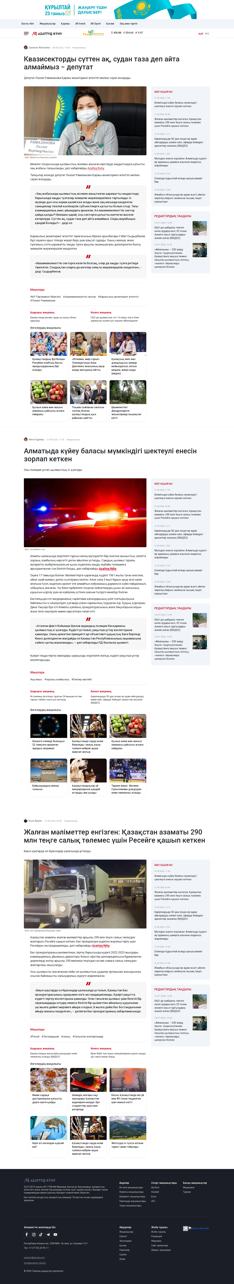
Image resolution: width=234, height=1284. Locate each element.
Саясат (123, 1236)
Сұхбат (123, 1254)
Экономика (125, 1241)
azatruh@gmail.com (34, 1257)
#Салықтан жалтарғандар (88, 1036)
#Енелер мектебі (81, 679)
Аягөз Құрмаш (36, 439)
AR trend (80, 23)
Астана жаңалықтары (131, 1187)
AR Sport (96, 23)
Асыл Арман (35, 821)
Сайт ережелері (159, 1245)
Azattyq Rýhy (107, 568)
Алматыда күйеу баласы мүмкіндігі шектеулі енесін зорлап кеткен (175, 104)
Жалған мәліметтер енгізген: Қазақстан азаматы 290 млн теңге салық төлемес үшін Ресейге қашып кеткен (177, 123)
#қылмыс (36, 679)
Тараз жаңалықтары (130, 1205)
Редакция (156, 1236)
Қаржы (65, 23)
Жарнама (156, 1241)
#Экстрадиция (50, 1036)
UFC (153, 1201)
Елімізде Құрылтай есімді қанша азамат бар (178, 180)
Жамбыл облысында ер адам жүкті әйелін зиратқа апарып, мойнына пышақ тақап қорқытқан (179, 198)
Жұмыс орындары (161, 1250)
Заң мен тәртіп (128, 23)
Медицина (188, 1187)
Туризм (187, 1192)
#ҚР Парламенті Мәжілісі (45, 296)
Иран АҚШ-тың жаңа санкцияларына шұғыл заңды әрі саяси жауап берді (118, 1055)
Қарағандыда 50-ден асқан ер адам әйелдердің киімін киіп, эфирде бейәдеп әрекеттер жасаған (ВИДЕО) (178, 142)
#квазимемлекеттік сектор (79, 296)
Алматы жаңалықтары (131, 1192)
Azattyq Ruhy (96, 168)
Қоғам (110, 23)
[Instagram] (33, 1234)
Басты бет (27, 23)
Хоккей (155, 1192)
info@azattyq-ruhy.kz (35, 1263)
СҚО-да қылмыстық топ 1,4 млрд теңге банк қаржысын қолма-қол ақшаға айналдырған (115, 319)
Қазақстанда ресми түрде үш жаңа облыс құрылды (53, 319)
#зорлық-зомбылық (56, 679)
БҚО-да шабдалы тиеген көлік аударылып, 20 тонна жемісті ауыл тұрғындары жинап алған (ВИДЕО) (170, 232)
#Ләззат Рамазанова (42, 300)
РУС (207, 33)
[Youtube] (55, 1234)
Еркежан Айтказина (39, 47)
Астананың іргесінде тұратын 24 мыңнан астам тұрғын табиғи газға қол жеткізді (56, 698)
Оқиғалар (124, 1250)
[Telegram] (48, 1234)
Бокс (153, 1196)
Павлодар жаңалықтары (132, 1201)
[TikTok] (41, 1234)
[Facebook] (27, 1234)
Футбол (155, 1187)
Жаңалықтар (47, 23)
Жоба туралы (158, 1232)
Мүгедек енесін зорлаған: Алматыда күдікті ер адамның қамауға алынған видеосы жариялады (180, 162)
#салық (65, 1036)
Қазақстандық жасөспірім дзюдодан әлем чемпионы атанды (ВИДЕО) (53, 1055)
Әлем (122, 1259)
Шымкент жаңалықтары (132, 1196)
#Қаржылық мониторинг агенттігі (118, 296)
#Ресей (34, 1036)
